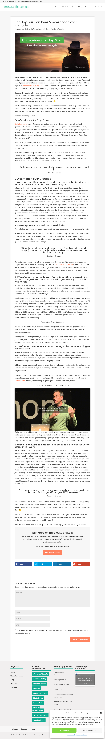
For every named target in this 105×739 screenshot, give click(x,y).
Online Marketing (40, 693)
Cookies (24, 729)
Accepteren (64, 730)
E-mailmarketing (39, 679)
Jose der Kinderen (24, 29)
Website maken (68, 7)
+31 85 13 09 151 (59, 689)
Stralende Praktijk (49, 29)
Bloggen (36, 688)
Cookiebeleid (71, 735)
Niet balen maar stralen (63, 265)
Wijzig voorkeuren (89, 730)
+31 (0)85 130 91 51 (10, 1)
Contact (98, 7)
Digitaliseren (38, 698)
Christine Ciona (21, 124)
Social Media (38, 703)
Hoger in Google (39, 684)
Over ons (88, 7)
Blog (80, 7)
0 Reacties (60, 29)
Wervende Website (40, 674)
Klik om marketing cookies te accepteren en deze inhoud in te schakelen (52, 409)
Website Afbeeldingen (37, 709)
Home (57, 7)
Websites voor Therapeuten (34, 735)
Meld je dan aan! (52, 552)
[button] (101, 713)
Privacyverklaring (81, 735)
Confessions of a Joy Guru (32, 86)
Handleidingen (39, 720)
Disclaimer (14, 729)
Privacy (32, 729)
